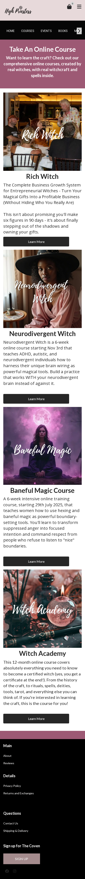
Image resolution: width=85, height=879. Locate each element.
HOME (11, 31)
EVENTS (46, 31)
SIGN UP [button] (21, 859)
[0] (69, 6)
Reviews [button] (8, 763)
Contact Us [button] (10, 823)
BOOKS (63, 31)
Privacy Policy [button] (12, 786)
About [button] (7, 755)
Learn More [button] (36, 242)
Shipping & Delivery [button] (15, 830)
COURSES (27, 31)
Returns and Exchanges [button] (18, 793)
